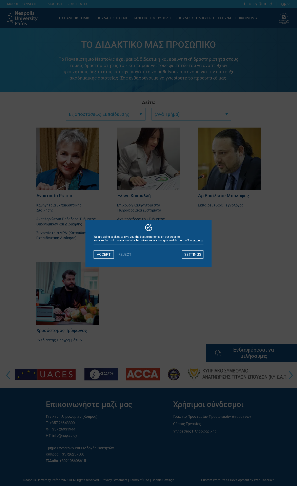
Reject (124, 254)
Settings (192, 254)
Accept (104, 254)
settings (198, 240)
